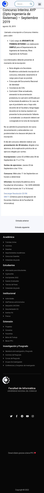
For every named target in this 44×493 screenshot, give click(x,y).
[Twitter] (11, 416)
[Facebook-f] (16, 416)
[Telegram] (22, 416)
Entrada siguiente (22, 227)
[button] (40, 4)
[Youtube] (27, 416)
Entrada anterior (22, 221)
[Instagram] (33, 416)
